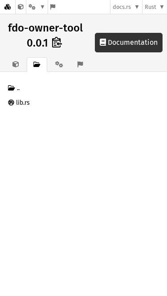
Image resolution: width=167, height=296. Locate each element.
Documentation (132, 42)
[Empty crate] (21, 7)
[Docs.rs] (7, 7)
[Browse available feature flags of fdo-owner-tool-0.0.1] (52, 7)
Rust (150, 7)
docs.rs (122, 7)
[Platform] (37, 7)
